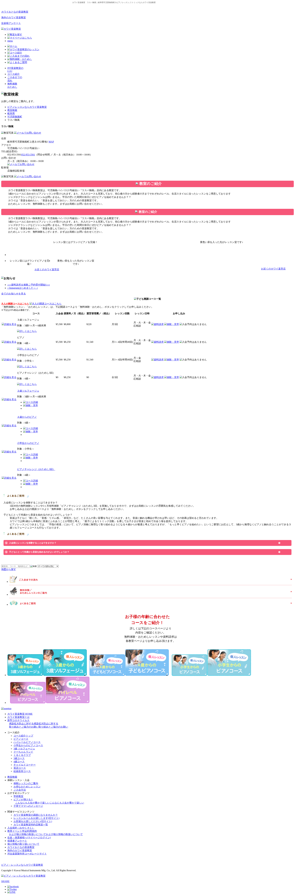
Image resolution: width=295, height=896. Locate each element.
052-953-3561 (28, 154)
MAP (51, 141)
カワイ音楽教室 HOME (20, 714)
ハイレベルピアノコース (27, 742)
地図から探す (8, 569)
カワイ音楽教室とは (18, 717)
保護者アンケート (17, 840)
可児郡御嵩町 (14, 116)
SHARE (5, 881)
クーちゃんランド (23, 752)
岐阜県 (11, 113)
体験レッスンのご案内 (26, 783)
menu (10, 41)
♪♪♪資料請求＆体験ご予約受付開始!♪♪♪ (28, 284)
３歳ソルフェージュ (28, 390)
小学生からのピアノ (28, 443)
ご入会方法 (20, 790)
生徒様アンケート (11, 23)
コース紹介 (13, 74)
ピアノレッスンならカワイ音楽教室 (27, 107)
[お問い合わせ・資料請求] (27, 132)
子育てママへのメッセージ (28, 806)
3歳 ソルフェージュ (24, 748)
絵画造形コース (22, 771)
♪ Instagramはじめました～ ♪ (22, 288)
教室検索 (12, 110)
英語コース (20, 768)
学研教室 (18, 796)
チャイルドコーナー (25, 764)
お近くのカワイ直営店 (47, 269)
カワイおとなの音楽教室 (14, 11)
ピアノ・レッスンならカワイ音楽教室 (22, 865)
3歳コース (19, 758)
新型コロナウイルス (37, 723)
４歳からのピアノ (27, 417)
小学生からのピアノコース (28, 745)
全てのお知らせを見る (13, 293)
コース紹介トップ (23, 735)
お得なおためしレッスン (27, 786)
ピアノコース (21, 739)
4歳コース (19, 761)
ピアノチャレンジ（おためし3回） (36, 469)
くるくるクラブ (22, 755)
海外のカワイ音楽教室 (13, 17)
